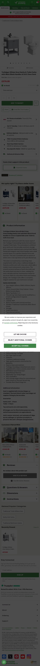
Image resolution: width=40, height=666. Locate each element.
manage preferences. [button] (11, 323)
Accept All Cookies (20, 346)
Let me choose (20, 334)
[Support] (4, 662)
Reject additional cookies (20, 340)
